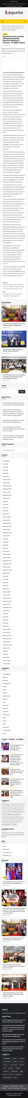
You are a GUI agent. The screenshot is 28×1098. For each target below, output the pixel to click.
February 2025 (7, 517)
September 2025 (7, 495)
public (4, 717)
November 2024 (7, 526)
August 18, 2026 (7, 380)
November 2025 (7, 489)
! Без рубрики (6, 674)
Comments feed (7, 852)
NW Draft (5, 708)
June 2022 (5, 617)
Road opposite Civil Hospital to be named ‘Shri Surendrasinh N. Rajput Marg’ (14, 324)
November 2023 (7, 563)
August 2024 (6, 535)
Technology (19, 6)
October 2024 (6, 529)
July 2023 (5, 576)
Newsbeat (5, 705)
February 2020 (7, 660)
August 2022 (6, 610)
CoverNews (10, 1095)
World (4, 733)
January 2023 (6, 595)
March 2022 (6, 626)
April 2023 (5, 585)
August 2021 (6, 648)
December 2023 (7, 560)
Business (5, 3)
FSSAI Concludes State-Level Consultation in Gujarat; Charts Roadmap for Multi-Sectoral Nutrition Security (14, 376)
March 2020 (6, 657)
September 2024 (7, 532)
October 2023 (6, 567)
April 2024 (5, 548)
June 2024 (5, 542)
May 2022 (5, 620)
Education (22, 3)
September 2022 (7, 607)
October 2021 (6, 641)
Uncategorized (6, 730)
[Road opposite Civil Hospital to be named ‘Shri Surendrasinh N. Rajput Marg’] (14, 313)
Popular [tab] (12, 739)
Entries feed (6, 849)
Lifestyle (18, 3)
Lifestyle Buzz (6, 696)
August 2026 (6, 461)
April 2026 (5, 473)
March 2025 (6, 514)
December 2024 (7, 523)
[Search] (25, 21)
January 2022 (6, 632)
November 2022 (7, 601)
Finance (5, 686)
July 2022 (5, 613)
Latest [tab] (5, 739)
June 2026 (5, 467)
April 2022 (5, 623)
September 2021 (7, 645)
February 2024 (7, 554)
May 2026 (5, 470)
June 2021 (5, 654)
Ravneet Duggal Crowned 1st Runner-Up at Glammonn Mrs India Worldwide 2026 (13, 403)
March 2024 (6, 551)
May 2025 (5, 507)
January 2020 (6, 663)
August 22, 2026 (7, 327)
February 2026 (7, 479)
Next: (12, 294)
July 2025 (5, 501)
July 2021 (5, 651)
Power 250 (5, 711)
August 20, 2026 (7, 353)
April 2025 (5, 510)
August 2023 (6, 573)
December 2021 (7, 635)
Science (5, 721)
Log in (4, 846)
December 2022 (7, 598)
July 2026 (5, 464)
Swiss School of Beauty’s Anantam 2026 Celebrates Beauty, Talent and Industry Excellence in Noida (13, 437)
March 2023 (6, 588)
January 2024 (6, 557)
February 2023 (7, 592)
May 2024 (5, 545)
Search (4, 386)
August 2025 (6, 498)
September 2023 (7, 570)
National (5, 34)
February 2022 (7, 629)
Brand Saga (13, 6)
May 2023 (5, 582)
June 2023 (5, 579)
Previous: (13, 286)
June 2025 (5, 504)
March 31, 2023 (7, 45)
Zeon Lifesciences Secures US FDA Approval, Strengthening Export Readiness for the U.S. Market (14, 428)
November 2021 (7, 638)
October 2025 (6, 492)
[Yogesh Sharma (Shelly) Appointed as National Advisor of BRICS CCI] (14, 339)
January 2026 (6, 482)
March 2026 (6, 476)
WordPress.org (7, 855)
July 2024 (5, 539)
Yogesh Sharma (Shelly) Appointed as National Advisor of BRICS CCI (13, 350)
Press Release (6, 714)
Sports (4, 724)
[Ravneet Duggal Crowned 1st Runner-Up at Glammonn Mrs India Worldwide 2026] (5, 746)
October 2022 (6, 604)
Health (8, 6)
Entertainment (11, 3)
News (4, 702)
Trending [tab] (20, 739)
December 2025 (7, 486)
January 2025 (6, 520)
